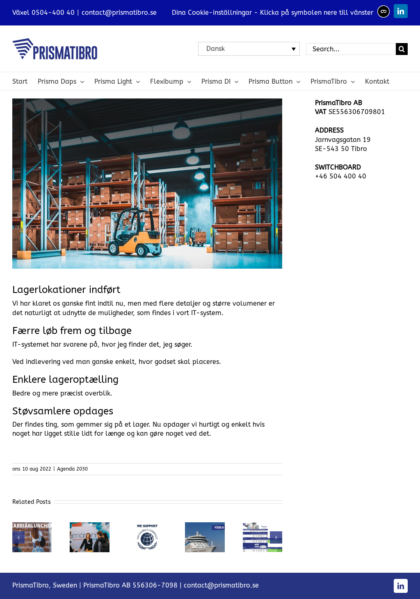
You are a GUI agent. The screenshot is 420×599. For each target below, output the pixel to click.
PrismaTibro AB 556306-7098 (130, 585)
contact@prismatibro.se (119, 12)
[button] (18, 537)
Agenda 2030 (72, 469)
